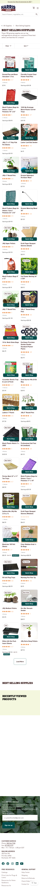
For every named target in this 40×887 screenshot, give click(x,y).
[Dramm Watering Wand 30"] (29, 198)
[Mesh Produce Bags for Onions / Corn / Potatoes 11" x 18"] (29, 466)
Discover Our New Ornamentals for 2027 (19, 2)
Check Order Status (28, 881)
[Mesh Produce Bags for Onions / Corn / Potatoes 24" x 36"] (10, 198)
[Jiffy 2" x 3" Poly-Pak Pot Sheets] (10, 132)
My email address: (8, 813)
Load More (20, 662)
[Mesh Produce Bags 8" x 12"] (10, 266)
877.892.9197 (9, 845)
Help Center (26, 872)
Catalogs (4, 872)
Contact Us (25, 884)
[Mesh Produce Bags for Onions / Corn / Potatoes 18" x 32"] (10, 97)
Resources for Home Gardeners (8, 881)
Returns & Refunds (28, 878)
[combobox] (17, 14)
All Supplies (7, 26)
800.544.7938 (11, 843)
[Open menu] (37, 8)
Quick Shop (11, 70)
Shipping (25, 875)
